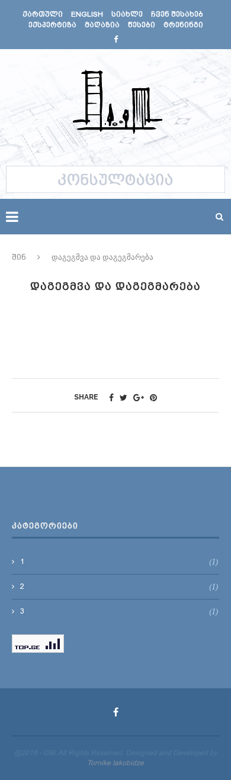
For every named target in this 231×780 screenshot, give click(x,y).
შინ (19, 257)
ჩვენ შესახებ (177, 14)
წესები (141, 25)
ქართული (43, 14)
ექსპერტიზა (52, 25)
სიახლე (127, 14)
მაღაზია (102, 25)
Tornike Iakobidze (115, 763)
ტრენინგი (183, 25)
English (87, 14)
